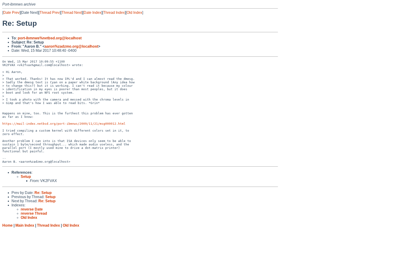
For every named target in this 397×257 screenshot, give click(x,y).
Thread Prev (50, 12)
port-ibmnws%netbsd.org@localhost (50, 38)
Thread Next (72, 12)
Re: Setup (43, 193)
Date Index (92, 12)
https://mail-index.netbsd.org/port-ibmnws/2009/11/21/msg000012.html (63, 123)
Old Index (134, 12)
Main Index (24, 225)
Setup (26, 177)
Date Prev (11, 12)
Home (7, 225)
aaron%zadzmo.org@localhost (71, 46)
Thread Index (114, 12)
